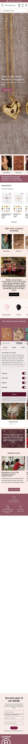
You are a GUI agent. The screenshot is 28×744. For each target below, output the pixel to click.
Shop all (14, 221)
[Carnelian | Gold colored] (7, 211)
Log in (19, 5)
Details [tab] (14, 347)
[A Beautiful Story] (11, 5)
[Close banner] (25, 343)
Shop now (7, 90)
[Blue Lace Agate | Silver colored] (5, 209)
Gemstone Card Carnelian (17, 214)
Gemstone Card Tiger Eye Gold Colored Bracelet (6, 215)
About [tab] (23, 347)
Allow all (14, 394)
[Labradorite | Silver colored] (7, 209)
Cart (26, 6)
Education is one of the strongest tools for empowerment (10, 474)
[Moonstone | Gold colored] (9, 207)
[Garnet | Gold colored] (7, 207)
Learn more (14, 294)
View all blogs (14, 489)
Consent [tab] (5, 347)
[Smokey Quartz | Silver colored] (5, 211)
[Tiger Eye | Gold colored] (2, 209)
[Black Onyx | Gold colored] (9, 211)
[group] (14, 407)
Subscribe (14, 728)
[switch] (24, 378)
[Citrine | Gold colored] (5, 207)
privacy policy (20, 366)
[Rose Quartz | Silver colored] (2, 211)
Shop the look (13, 421)
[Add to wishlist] (10, 193)
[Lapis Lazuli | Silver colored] (9, 209)
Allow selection (14, 399)
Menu (2, 6)
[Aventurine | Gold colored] (2, 207)
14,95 (3, 218)
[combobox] (14, 10)
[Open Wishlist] (23, 5)
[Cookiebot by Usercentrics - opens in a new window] (16, 343)
